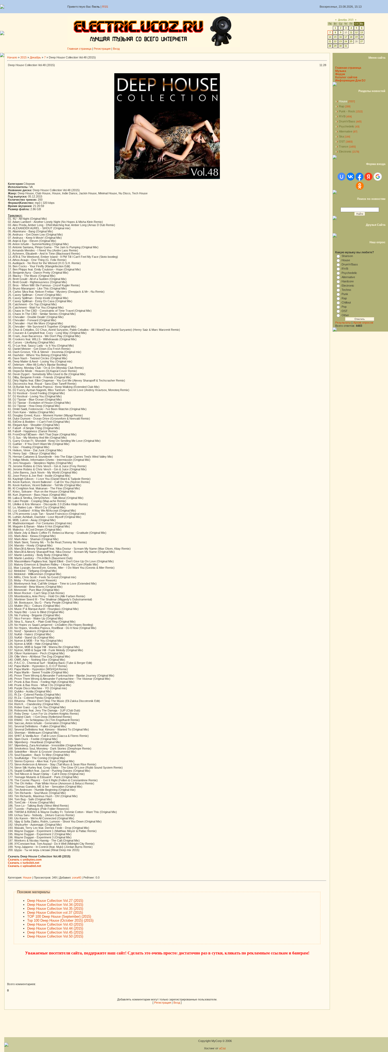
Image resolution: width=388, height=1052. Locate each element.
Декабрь (35, 57)
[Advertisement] (104, 874)
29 (335, 46)
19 (356, 37)
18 (351, 37)
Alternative (345, 131)
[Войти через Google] (377, 176)
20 (361, 37)
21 (330, 41)
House (27, 877)
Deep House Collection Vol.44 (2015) (55, 928)
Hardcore (348, 281)
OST (342, 141)
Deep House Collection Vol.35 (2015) (55, 909)
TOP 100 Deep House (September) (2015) (59, 916)
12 (356, 32)
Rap (341, 106)
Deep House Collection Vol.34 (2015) (55, 905)
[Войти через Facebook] (359, 177)
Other (345, 315)
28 (330, 46)
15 (335, 37)
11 (351, 32)
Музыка (340, 70)
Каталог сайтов (346, 77)
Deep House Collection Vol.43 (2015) (55, 924)
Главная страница (79, 48)
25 (351, 41)
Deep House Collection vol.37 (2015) (55, 913)
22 (335, 41)
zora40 (76, 877)
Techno (346, 289)
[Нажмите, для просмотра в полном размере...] (167, 178)
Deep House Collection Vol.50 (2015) (55, 936)
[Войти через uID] (342, 177)
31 (345, 46)
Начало (12, 57)
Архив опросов (363, 322)
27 (361, 41)
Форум (340, 74)
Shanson (347, 256)
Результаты (343, 322)
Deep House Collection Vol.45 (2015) (55, 932)
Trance (343, 146)
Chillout (346, 302)
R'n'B (342, 116)
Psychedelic (346, 126)
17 (345, 37)
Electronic (345, 151)
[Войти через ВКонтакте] (350, 177)
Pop (344, 306)
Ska (341, 136)
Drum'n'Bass (347, 121)
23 (340, 41)
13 (361, 32)
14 (330, 37)
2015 (23, 57)
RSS (105, 6)
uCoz (222, 1048)
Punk (345, 294)
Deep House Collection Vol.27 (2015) (55, 901)
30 (340, 46)
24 (345, 41)
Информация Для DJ (350, 80)
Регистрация (102, 48)
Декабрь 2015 (345, 20)
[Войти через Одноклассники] (360, 186)
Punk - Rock (347, 111)
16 (340, 37)
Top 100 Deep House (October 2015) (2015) (60, 920)
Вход (116, 48)
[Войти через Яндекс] (368, 177)
